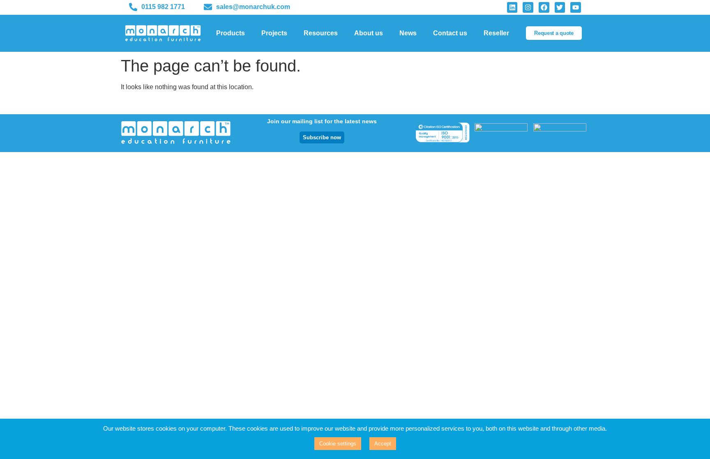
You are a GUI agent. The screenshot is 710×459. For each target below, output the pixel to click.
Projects (274, 33)
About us (368, 33)
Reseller (496, 33)
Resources (321, 33)
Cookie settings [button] (337, 444)
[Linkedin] (512, 7)
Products (230, 33)
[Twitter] (560, 7)
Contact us (450, 33)
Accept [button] (382, 444)
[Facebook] (544, 7)
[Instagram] (528, 7)
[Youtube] (575, 7)
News (408, 33)
